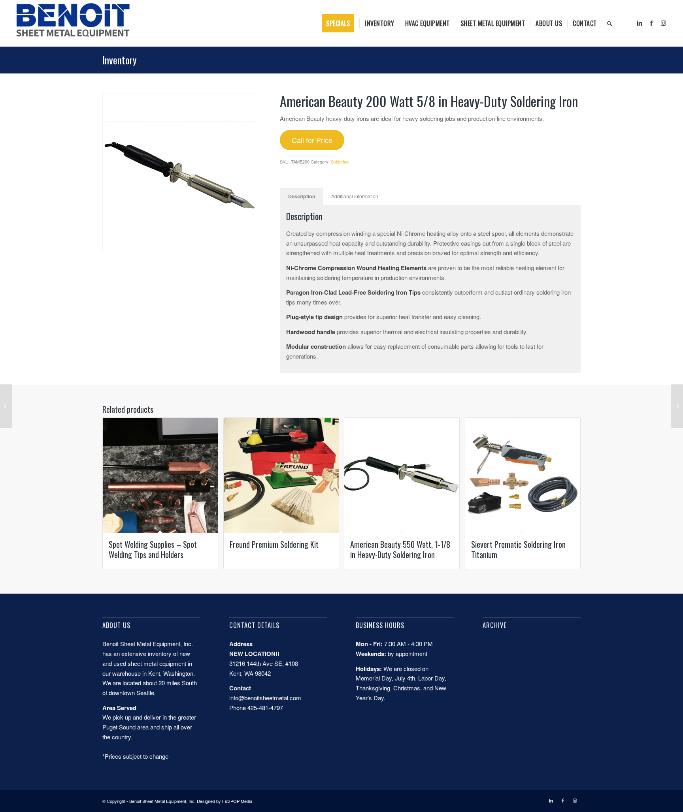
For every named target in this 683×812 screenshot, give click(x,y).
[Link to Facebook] (651, 23)
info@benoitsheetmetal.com (265, 698)
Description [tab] (301, 196)
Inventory (119, 60)
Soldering (340, 161)
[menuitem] (340, 23)
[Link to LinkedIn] (639, 23)
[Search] (609, 23)
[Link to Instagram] (663, 23)
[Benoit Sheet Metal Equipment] (73, 23)
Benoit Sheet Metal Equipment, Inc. (162, 801)
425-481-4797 (265, 707)
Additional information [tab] (354, 196)
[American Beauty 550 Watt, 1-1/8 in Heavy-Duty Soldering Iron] (6, 406)
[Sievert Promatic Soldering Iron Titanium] (677, 406)
